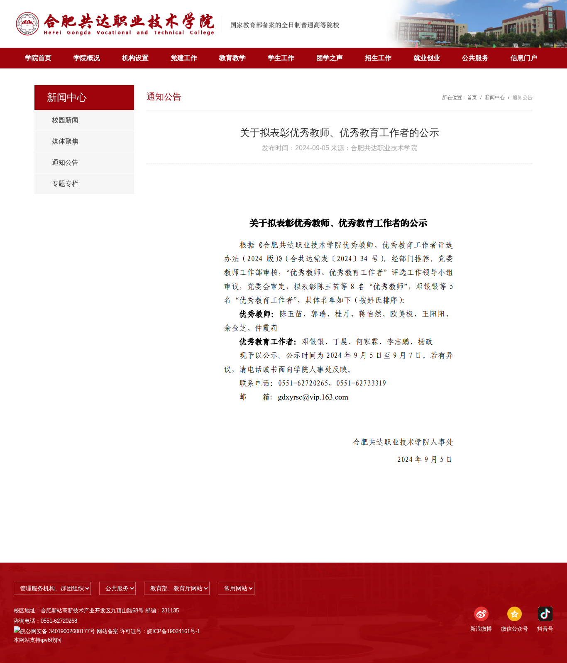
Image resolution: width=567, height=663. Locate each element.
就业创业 (426, 57)
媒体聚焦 (65, 141)
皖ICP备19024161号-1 (173, 631)
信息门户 (524, 57)
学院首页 (38, 57)
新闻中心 (495, 97)
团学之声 (329, 57)
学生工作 (281, 57)
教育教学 (232, 57)
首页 (472, 97)
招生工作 (378, 57)
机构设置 (135, 57)
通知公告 (65, 162)
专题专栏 (65, 183)
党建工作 (184, 57)
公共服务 (475, 57)
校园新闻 (65, 120)
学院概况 (86, 57)
